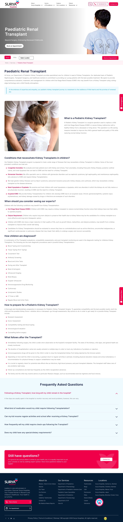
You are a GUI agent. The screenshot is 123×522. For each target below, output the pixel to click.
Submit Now (61, 277)
